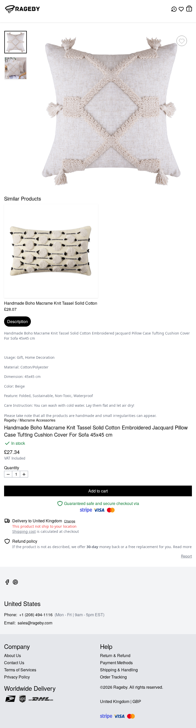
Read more (182, 546)
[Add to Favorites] (182, 41)
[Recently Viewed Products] (174, 9)
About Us (12, 655)
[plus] (24, 474)
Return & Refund (115, 655)
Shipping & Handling (119, 670)
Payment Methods (116, 662)
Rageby (10, 420)
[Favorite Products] (181, 9)
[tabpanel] (98, 374)
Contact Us (14, 662)
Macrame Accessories (37, 420)
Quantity (11, 468)
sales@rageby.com (35, 623)
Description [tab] (17, 321)
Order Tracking (113, 677)
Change (69, 521)
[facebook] (7, 585)
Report (186, 556)
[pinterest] (15, 585)
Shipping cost (24, 531)
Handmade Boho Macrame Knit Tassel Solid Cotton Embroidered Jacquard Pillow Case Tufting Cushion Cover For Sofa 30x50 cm (51, 303)
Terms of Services (20, 670)
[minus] (8, 474)
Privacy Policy (17, 677)
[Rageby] (22, 9)
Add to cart (98, 491)
